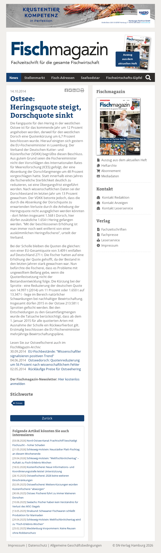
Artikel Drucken (82, 92)
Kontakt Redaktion (115, 197)
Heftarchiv (109, 165)
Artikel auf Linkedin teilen (74, 92)
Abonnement (111, 171)
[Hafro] (80, 26)
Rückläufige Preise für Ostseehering (54, 369)
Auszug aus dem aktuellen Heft (124, 160)
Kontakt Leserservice (117, 208)
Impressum (109, 245)
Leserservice (110, 240)
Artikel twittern (70, 92)
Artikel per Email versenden (78, 92)
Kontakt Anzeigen (115, 203)
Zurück (47, 418)
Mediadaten (110, 176)
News (13, 78)
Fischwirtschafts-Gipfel (124, 78)
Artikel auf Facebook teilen (67, 92)
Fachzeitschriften (113, 229)
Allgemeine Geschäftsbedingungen (76, 545)
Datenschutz (37, 545)
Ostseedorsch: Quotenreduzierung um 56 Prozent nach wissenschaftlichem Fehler (45, 362)
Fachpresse (109, 235)
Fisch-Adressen (63, 78)
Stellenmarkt (34, 78)
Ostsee (19, 403)
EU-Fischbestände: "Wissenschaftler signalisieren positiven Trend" (45, 353)
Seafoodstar (90, 78)
